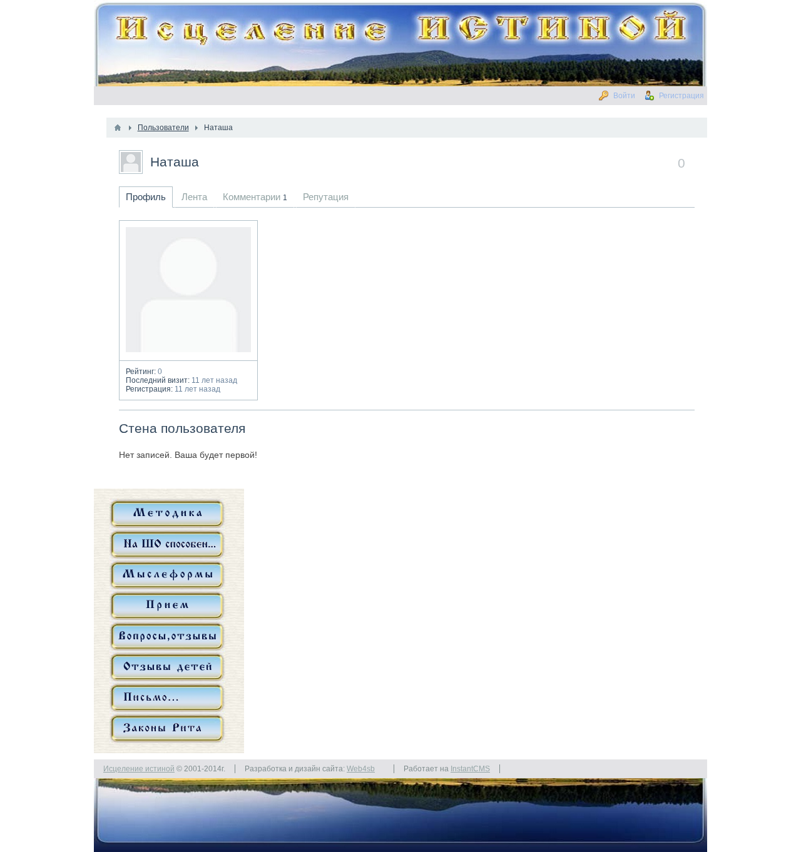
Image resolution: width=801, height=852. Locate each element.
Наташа (174, 162)
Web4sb (361, 768)
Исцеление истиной (139, 768)
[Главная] (118, 128)
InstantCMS (470, 768)
